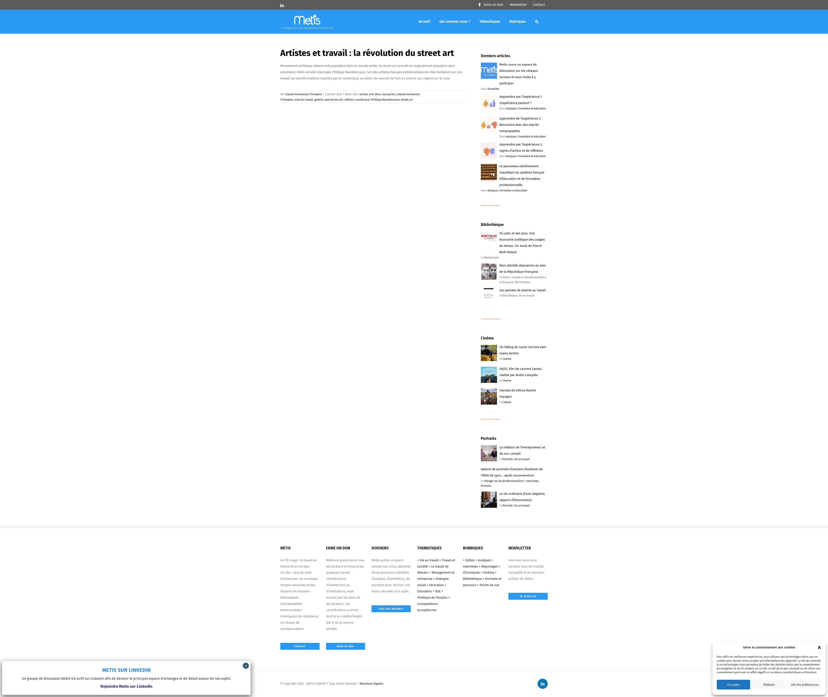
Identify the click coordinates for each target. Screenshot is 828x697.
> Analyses (483, 560)
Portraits (507, 459)
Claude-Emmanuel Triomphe (303, 94)
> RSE (437, 591)
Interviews (532, 481)
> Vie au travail (427, 560)
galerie (318, 99)
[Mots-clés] (536, 21)
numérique (362, 99)
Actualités (493, 88)
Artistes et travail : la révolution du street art (367, 53)
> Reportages (488, 566)
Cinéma (506, 358)
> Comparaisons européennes (433, 604)
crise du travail (303, 99)
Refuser (769, 684)
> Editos (469, 560)
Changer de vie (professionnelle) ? (504, 481)
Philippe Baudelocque (385, 99)
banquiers (388, 94)
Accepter (733, 684)
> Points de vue (488, 585)
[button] (819, 647)
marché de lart (334, 99)
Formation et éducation (532, 108)
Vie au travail (522, 459)
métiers (349, 99)
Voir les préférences (805, 684)
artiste (363, 94)
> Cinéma (487, 572)
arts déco (375, 94)
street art (407, 99)
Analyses (511, 108)
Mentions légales (371, 684)
